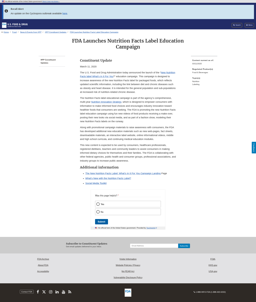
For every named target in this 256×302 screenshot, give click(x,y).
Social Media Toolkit (96, 183)
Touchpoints (150, 228)
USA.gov (213, 271)
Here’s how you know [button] (50, 1)
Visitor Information (128, 259)
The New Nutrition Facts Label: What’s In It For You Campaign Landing (123, 173)
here (64, 13)
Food (14, 32)
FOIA (212, 259)
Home (6, 32)
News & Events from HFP (30, 32)
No (102, 211)
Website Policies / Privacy (128, 265)
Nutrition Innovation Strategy (106, 102)
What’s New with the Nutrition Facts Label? (108, 178)
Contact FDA (26, 292)
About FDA (43, 265)
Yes (102, 204)
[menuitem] (204, 62)
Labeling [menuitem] (195, 84)
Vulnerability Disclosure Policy (128, 277)
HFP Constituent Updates (55, 32)
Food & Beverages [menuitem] (200, 72)
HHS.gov (213, 265)
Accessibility (43, 271)
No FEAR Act (128, 271)
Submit (101, 221)
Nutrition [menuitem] (195, 81)
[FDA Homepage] (14, 25)
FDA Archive (43, 259)
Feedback (254, 147)
